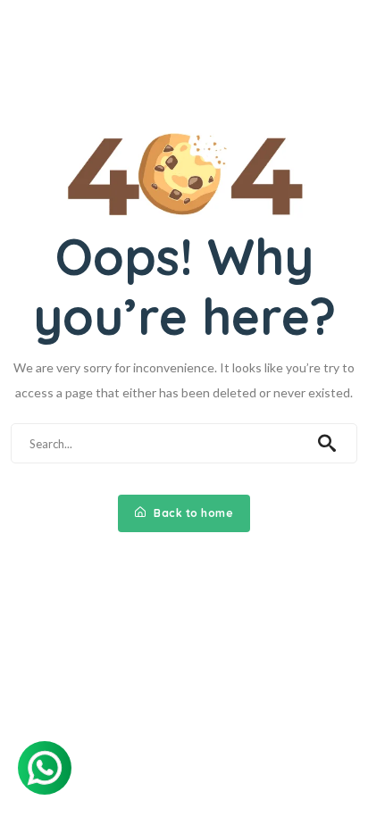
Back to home (192, 513)
